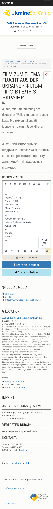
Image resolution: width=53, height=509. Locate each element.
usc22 (8, 296)
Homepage (8, 61)
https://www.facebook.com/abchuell (23, 299)
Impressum (10, 503)
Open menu (26, 45)
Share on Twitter (27, 272)
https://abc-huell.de (15, 387)
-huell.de (23, 450)
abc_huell (10, 293)
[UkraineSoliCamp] (26, 13)
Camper (7, 2)
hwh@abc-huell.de (14, 381)
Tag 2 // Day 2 (29, 61)
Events (18, 61)
